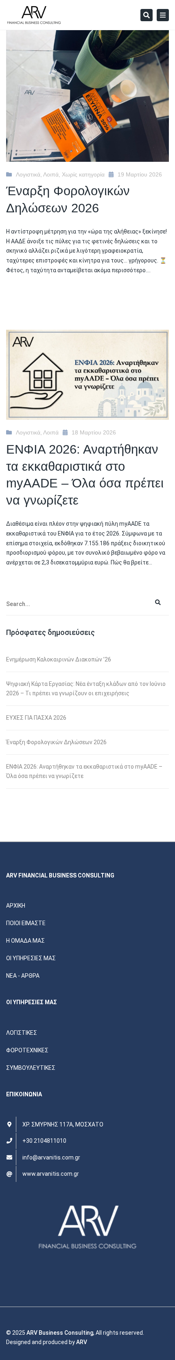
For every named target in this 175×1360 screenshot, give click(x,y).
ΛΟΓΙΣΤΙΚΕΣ (21, 1032)
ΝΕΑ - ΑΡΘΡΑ (22, 975)
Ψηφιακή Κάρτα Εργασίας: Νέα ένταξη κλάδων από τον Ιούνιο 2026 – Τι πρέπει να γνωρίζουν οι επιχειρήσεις (86, 689)
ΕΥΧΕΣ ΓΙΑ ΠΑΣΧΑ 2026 (36, 717)
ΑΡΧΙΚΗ (15, 905)
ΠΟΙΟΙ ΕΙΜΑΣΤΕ (26, 923)
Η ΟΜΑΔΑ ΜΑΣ (25, 940)
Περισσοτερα (25, 296)
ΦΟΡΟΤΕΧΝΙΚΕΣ (27, 1050)
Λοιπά (51, 174)
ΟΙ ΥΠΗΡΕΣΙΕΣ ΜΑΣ (31, 958)
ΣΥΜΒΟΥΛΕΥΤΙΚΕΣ (30, 1068)
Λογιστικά (28, 174)
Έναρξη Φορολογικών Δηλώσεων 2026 (56, 742)
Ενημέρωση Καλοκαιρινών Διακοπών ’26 (58, 659)
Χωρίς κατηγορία (83, 174)
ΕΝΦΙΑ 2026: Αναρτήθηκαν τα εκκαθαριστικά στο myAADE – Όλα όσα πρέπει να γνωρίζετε (84, 771)
